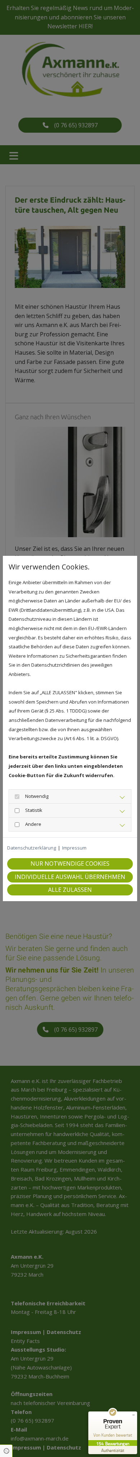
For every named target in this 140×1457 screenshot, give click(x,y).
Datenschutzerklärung (31, 848)
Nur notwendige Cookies (70, 863)
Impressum (74, 848)
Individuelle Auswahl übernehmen (70, 877)
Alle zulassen (70, 890)
